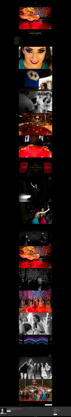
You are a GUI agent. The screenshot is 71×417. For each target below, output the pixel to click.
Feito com (35, 416)
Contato (55, 414)
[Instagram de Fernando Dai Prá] (54, 412)
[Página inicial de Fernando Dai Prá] (35, 2)
